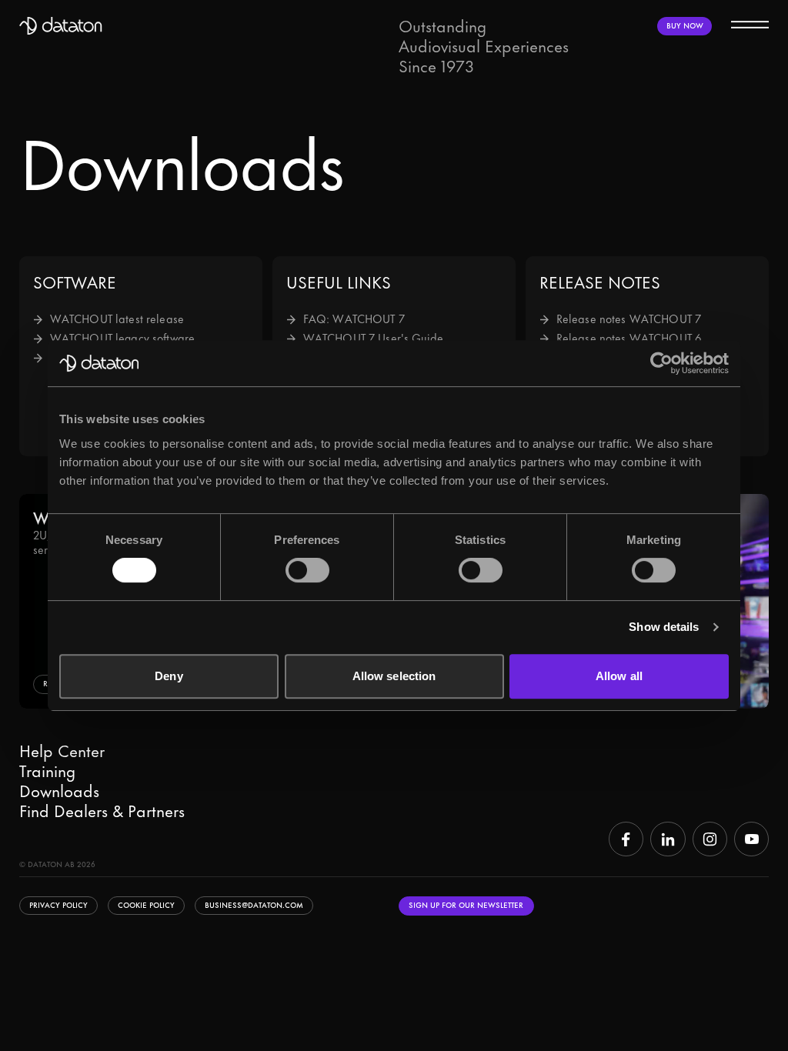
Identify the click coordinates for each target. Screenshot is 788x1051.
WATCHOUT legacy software (122, 339)
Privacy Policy (58, 905)
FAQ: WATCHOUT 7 (354, 319)
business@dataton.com (254, 905)
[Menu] (750, 23)
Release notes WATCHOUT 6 (629, 339)
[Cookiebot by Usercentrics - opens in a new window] (661, 363)
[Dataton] (60, 26)
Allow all (619, 675)
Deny (168, 675)
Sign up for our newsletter (466, 905)
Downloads (59, 792)
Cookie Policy (146, 905)
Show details (664, 626)
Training (47, 772)
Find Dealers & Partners (102, 812)
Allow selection (394, 675)
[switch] (307, 570)
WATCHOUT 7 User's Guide (373, 339)
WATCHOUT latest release (117, 319)
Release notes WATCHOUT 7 (628, 319)
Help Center (62, 752)
